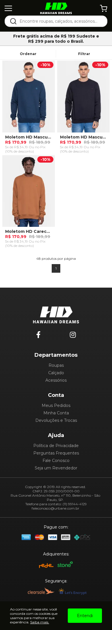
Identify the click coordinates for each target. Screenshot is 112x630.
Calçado (56, 372)
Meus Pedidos (56, 405)
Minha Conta (56, 413)
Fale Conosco (56, 460)
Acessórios (56, 380)
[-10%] (28, 98)
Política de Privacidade (56, 445)
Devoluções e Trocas (56, 420)
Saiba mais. (39, 622)
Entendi (85, 615)
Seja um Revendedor (56, 468)
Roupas (56, 365)
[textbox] (60, 21)
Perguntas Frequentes (56, 453)
